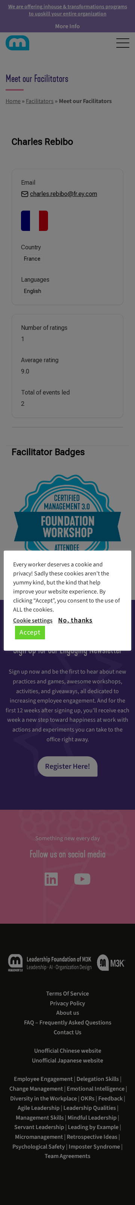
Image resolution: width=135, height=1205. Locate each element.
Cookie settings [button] (32, 620)
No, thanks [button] (75, 620)
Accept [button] (30, 632)
